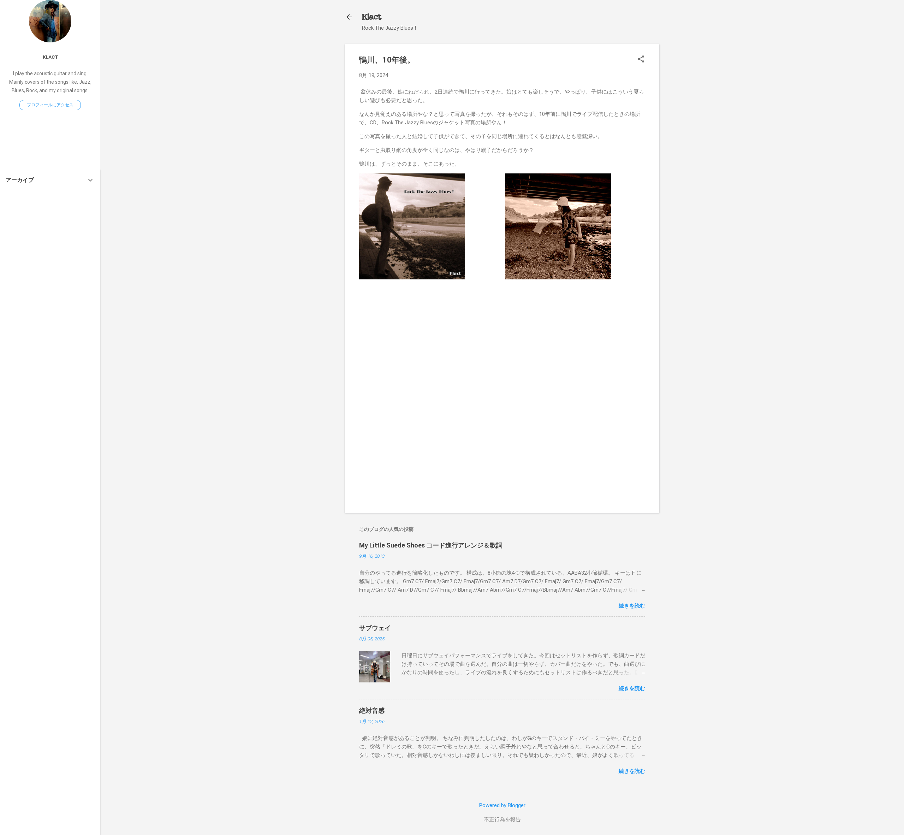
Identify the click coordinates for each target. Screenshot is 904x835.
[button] (641, 60)
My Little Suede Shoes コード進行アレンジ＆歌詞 (430, 545)
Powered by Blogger (502, 805)
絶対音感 (372, 710)
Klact (371, 17)
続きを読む (632, 606)
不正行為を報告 (502, 819)
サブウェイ (375, 628)
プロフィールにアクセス (50, 104)
